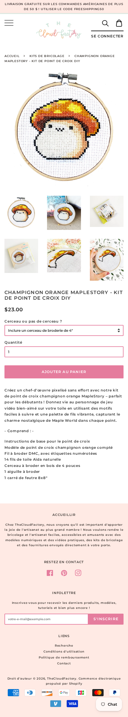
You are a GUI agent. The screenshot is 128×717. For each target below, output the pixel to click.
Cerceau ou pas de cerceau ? (33, 321)
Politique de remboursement (64, 657)
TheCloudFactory (62, 678)
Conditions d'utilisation (63, 651)
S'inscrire (105, 619)
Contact (64, 663)
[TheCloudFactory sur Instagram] (78, 575)
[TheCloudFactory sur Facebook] (50, 575)
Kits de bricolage (47, 56)
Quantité (13, 342)
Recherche (64, 645)
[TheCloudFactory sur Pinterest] (64, 575)
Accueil (12, 56)
